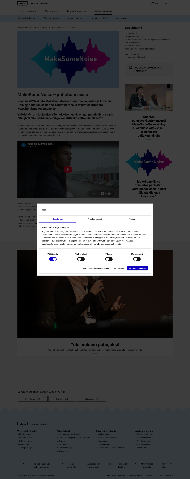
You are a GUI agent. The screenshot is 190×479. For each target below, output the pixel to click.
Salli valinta (119, 268)
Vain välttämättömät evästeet (96, 268)
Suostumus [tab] (57, 219)
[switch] (81, 259)
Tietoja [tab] (132, 219)
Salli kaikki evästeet (137, 268)
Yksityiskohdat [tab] (95, 219)
